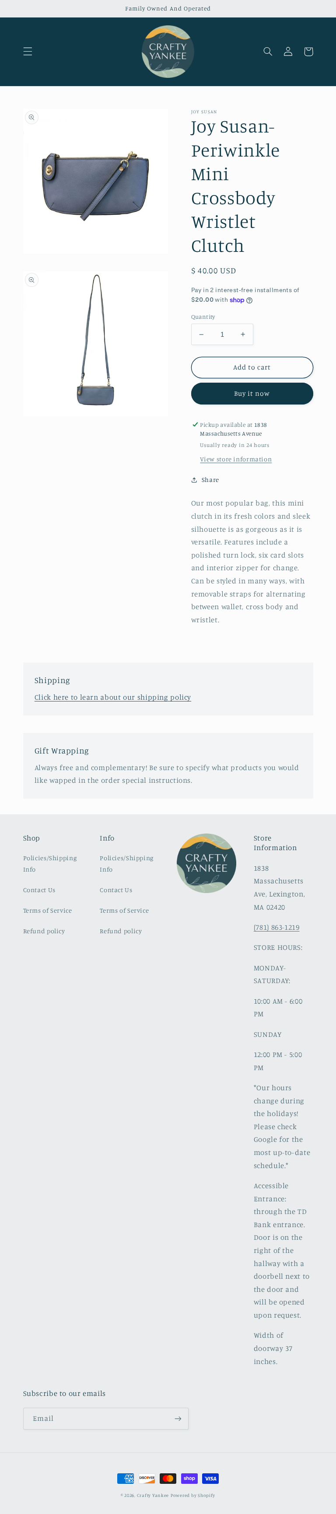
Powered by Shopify (193, 1495)
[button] (28, 52)
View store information (236, 459)
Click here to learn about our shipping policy (113, 697)
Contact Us (39, 889)
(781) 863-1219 (277, 927)
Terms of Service (47, 910)
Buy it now (252, 393)
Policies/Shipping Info (50, 863)
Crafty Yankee (153, 1495)
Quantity (203, 316)
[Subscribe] (178, 1418)
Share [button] (210, 479)
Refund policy (44, 931)
